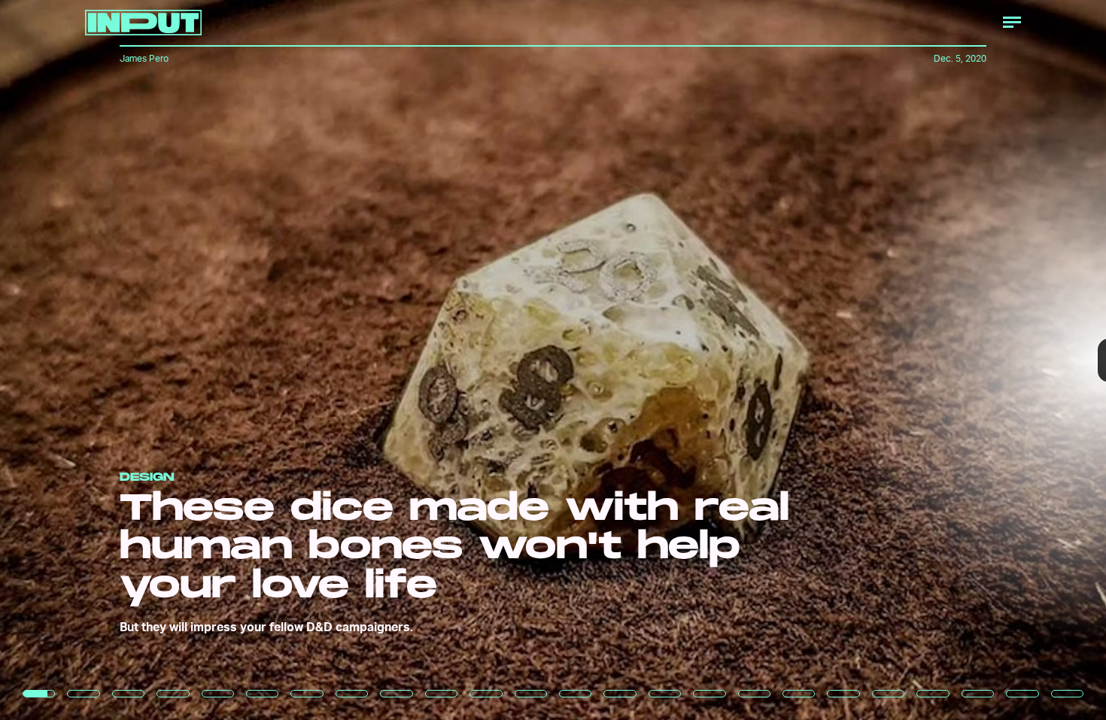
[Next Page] (735, 360)
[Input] (143, 22)
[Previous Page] (182, 360)
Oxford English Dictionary (844, 422)
